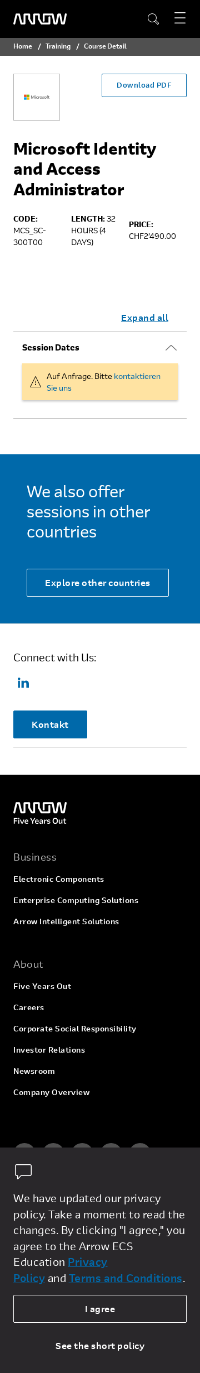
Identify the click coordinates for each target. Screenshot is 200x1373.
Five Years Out (42, 986)
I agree (100, 1308)
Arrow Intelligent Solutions (66, 921)
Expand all (144, 317)
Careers (28, 1007)
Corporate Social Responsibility (75, 1028)
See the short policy (100, 1345)
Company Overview (51, 1092)
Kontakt (50, 724)
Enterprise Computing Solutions (75, 900)
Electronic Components (58, 878)
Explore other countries (98, 582)
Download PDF (144, 85)
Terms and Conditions (126, 1278)
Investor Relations (49, 1049)
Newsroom (34, 1070)
